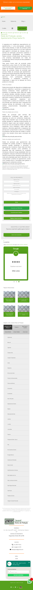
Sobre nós (13, 21)
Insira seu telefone (12, 569)
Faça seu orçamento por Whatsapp (25, 8)
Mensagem (16, 191)
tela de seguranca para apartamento (23, 32)
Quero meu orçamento (16, 234)
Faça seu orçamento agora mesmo (8, 8)
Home (3, 21)
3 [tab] (19, 282)
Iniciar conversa (18, 575)
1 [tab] (14, 282)
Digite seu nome (16, 179)
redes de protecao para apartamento (16, 32)
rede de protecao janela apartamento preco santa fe (4, 34)
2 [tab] (16, 282)
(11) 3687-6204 (17, 544)
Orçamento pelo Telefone (16, 212)
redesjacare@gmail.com (17, 549)
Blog (23, 21)
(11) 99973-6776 (17, 547)
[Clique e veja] (16, 521)
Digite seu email (16, 183)
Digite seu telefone (16, 187)
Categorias (9, 32)
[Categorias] (12, 28)
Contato (4, 28)
